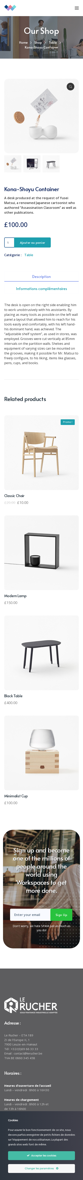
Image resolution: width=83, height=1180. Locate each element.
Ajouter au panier (32, 242)
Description (41, 276)
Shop (38, 42)
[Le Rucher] (24, 7)
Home (23, 42)
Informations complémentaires (41, 288)
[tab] (41, 276)
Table (53, 42)
